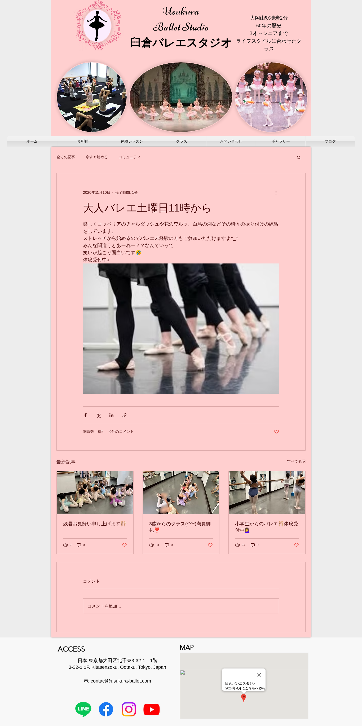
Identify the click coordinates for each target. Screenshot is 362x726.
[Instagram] (128, 709)
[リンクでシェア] (124, 415)
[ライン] (83, 709)
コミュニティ (129, 157)
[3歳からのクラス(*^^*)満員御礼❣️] (181, 492)
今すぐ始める (97, 157)
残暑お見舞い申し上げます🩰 (94, 523)
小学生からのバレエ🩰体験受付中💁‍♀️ (266, 527)
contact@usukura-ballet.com (121, 681)
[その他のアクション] (276, 192)
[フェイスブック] (106, 709)
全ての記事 (65, 157)
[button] (298, 157)
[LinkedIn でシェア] (111, 415)
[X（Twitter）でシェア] (98, 415)
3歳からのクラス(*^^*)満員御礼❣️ (180, 527)
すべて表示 (296, 461)
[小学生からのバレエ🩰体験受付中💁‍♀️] (267, 492)
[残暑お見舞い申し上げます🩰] (95, 492)
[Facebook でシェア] (85, 415)
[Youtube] (151, 709)
